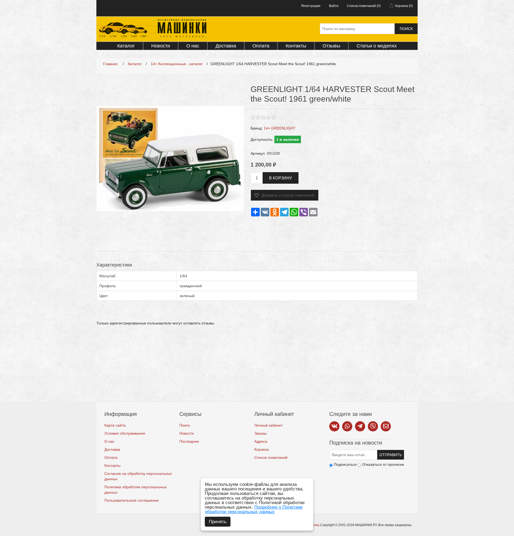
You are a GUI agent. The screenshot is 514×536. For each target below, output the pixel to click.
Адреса (260, 441)
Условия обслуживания (124, 433)
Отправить (390, 455)
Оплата (260, 46)
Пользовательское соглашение (131, 500)
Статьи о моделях (377, 46)
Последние (189, 441)
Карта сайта (115, 425)
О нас (192, 46)
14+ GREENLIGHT (280, 128)
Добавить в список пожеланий (288, 195)
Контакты (296, 46)
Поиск (406, 29)
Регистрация (310, 6)
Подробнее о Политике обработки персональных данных (254, 509)
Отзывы (331, 46)
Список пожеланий (271, 457)
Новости (160, 46)
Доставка (226, 46)
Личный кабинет (268, 425)
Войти (333, 6)
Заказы (260, 433)
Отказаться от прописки (383, 464)
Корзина (261, 449)
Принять (217, 521)
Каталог (126, 46)
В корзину (280, 178)
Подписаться (345, 464)
